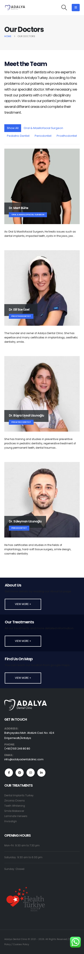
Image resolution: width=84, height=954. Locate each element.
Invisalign (10, 821)
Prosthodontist (67, 136)
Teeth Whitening (14, 806)
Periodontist (43, 136)
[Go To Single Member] (42, 186)
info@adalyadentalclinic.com (24, 759)
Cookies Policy (21, 944)
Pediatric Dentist (18, 136)
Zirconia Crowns (14, 800)
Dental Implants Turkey (19, 795)
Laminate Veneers (15, 816)
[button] (64, 7)
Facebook (9, 773)
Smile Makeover (14, 811)
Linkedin (41, 773)
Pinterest (20, 773)
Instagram (30, 773)
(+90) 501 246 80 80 (17, 749)
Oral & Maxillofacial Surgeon (43, 128)
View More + (23, 604)
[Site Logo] (15, 7)
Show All (13, 128)
